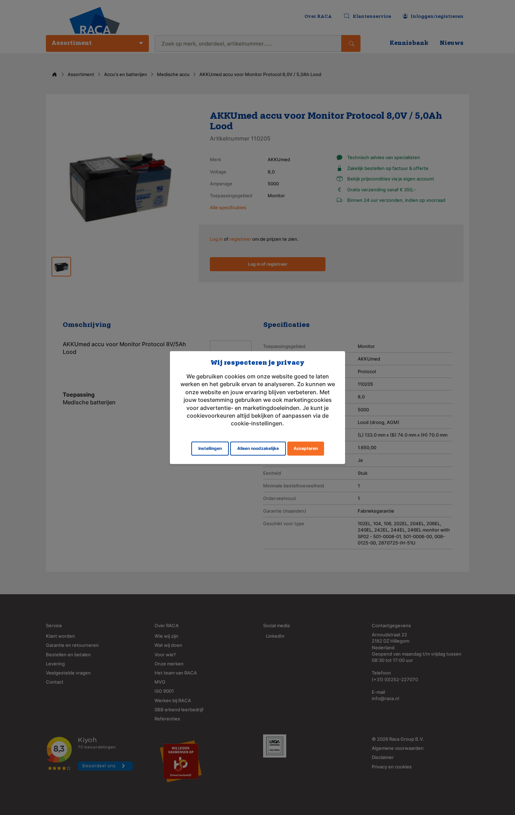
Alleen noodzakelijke (258, 448)
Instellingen (210, 448)
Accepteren (306, 448)
